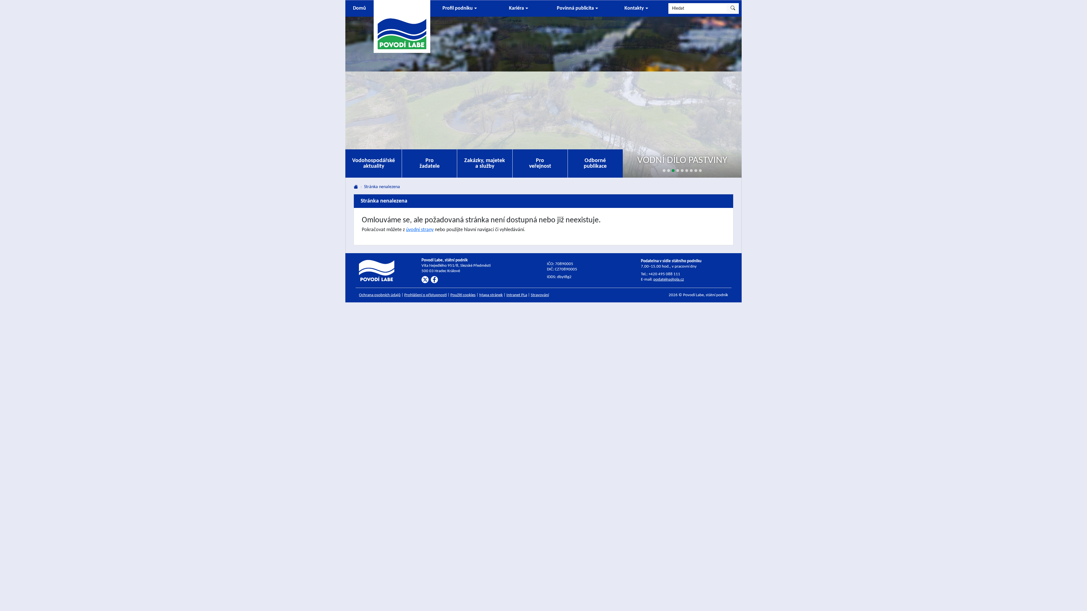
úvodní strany (420, 230)
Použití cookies (463, 295)
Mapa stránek (491, 295)
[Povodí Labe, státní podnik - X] (425, 279)
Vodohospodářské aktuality (373, 163)
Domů (359, 8)
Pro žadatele (430, 163)
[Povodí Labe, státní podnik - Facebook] (434, 279)
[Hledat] (733, 8)
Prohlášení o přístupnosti (425, 295)
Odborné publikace (595, 163)
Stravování (540, 295)
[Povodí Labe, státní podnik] (402, 26)
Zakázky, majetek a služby (484, 163)
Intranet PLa (516, 295)
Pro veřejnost (540, 163)
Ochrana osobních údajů (380, 295)
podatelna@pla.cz (668, 279)
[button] (459, 8)
